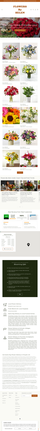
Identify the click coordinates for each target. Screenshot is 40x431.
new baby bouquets (25, 382)
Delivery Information (17, 403)
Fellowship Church (25, 341)
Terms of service (16, 415)
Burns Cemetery (21, 315)
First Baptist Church (33, 341)
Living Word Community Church (14, 344)
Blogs (10, 397)
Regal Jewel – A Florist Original (26, 169)
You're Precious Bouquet (7, 105)
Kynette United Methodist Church (30, 343)
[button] (2, 10)
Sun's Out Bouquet (5, 148)
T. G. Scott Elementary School (24, 334)
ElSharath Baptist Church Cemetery (18, 316)
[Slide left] (18, 207)
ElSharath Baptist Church (16, 341)
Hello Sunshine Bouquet (6, 169)
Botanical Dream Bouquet (25, 148)
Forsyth (14, 306)
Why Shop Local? (17, 400)
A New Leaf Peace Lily (24, 105)
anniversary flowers (7, 380)
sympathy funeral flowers (20, 369)
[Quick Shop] (31, 9)
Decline (30, 428)
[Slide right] (22, 207)
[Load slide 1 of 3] (17, 38)
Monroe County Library (32, 333)
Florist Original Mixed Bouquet (8, 126)
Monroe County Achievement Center (19, 333)
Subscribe (35, 395)
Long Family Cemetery (16, 320)
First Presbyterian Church (13, 342)
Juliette (17, 306)
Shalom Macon (20, 348)
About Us (4, 402)
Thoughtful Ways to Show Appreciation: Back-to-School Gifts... (9, 193)
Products (4, 400)
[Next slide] (23, 39)
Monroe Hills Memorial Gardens (28, 320)
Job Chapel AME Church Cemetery (18, 319)
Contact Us (17, 397)
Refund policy (17, 408)
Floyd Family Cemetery (29, 316)
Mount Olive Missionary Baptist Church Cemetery (24, 321)
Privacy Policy (33, 426)
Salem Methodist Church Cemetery (19, 324)
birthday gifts (15, 380)
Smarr (20, 306)
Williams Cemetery (22, 325)
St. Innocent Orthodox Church (29, 348)
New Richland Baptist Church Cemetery (27, 322)
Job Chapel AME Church (19, 343)
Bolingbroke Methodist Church (14, 340)
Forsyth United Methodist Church (25, 342)
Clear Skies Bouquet (24, 62)
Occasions (4, 398)
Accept (19, 428)
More (20, 294)
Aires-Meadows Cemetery (13, 315)
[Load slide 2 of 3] (19, 38)
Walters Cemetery (15, 325)
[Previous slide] (15, 39)
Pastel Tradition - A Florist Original (8, 62)
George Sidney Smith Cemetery (21, 318)
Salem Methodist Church (12, 348)
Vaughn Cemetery (30, 324)
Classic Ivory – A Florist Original (26, 126)
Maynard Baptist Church (26, 344)
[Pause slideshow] (25, 39)
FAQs (16, 395)
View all (20, 172)
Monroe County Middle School (13, 334)
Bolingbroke (10, 306)
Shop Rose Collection (20, 30)
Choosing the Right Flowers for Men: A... (26, 193)
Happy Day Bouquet (24, 83)
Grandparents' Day (4, 396)
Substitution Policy (17, 411)
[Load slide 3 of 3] (20, 38)
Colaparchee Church (24, 340)
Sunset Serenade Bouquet (7, 83)
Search (10, 395)
